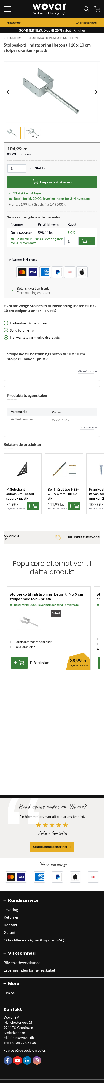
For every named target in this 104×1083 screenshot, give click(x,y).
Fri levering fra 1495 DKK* (60, 22)
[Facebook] (8, 1061)
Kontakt (10, 924)
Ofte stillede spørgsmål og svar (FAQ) (35, 940)
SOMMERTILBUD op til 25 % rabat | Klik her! (53, 30)
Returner (11, 917)
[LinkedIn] (28, 1061)
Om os (9, 992)
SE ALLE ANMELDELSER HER (50, 847)
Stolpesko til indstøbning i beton (53, 37)
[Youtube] (18, 1061)
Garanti (10, 932)
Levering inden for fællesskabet (29, 970)
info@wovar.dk (22, 1038)
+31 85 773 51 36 (23, 1043)
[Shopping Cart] (97, 9)
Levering (11, 909)
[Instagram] (37, 1061)
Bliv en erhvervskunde (22, 962)
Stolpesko (14, 37)
